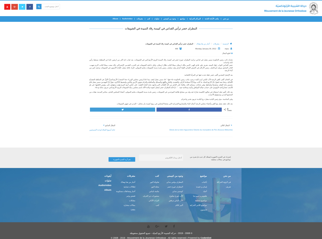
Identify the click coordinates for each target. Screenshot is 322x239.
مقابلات (132, 200)
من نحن (226, 19)
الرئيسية (226, 44)
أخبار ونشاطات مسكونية (125, 191)
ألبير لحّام (179, 205)
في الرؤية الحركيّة (224, 182)
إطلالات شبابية (129, 187)
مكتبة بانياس (154, 191)
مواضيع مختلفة (201, 200)
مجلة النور (155, 187)
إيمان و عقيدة (201, 187)
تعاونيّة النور (154, 182)
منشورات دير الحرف (151, 196)
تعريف (228, 187)
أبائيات (204, 182)
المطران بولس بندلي (174, 182)
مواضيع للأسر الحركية (198, 205)
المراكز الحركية (195, 19)
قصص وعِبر (130, 196)
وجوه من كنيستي (169, 19)
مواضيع (182, 19)
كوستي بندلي (177, 191)
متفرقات (140, 19)
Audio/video (127, 19)
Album (115, 19)
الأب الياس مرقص (176, 200)
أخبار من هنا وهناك (203, 44)
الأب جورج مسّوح (176, 196)
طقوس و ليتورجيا (200, 196)
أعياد (205, 191)
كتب (148, 19)
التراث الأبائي (154, 200)
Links (133, 210)
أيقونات (107, 176)
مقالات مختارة (129, 205)
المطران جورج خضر (175, 187)
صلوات (156, 19)
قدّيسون (203, 210)
